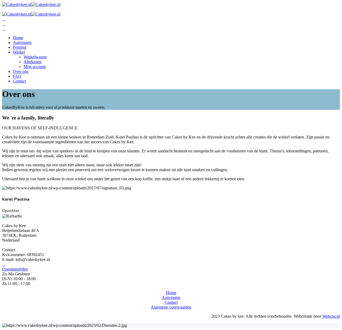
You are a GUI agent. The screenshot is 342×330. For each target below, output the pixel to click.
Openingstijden (15, 269)
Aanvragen (22, 42)
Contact (19, 81)
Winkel (19, 52)
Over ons (20, 71)
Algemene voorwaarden (171, 307)
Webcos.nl (331, 316)
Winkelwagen (35, 57)
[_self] (3, 264)
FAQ (17, 76)
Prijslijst (19, 47)
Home (18, 37)
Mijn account (35, 66)
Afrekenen (32, 61)
